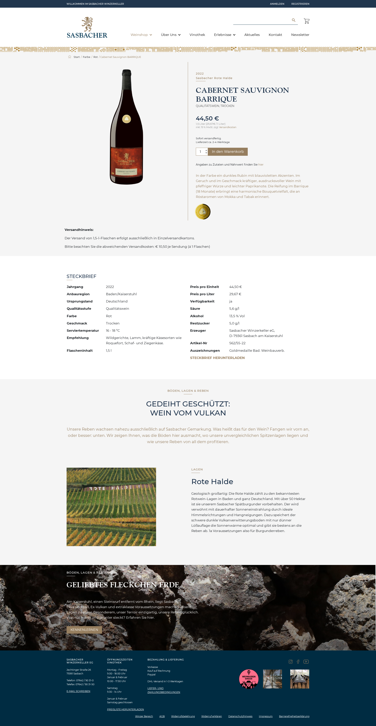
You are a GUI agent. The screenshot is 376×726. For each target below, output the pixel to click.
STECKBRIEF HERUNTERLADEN (217, 358)
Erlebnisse (223, 35)
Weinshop (140, 35)
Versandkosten (227, 127)
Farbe (86, 56)
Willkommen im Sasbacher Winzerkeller (95, 3)
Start (77, 56)
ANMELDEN (277, 3)
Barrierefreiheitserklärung (294, 716)
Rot (95, 56)
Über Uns (169, 35)
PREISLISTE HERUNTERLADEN (125, 709)
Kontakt (275, 35)
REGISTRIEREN (300, 3)
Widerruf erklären (211, 716)
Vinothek (197, 35)
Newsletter (300, 35)
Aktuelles (252, 35)
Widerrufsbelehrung (183, 716)
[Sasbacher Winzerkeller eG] (87, 27)
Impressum (266, 716)
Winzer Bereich (144, 716)
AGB (162, 716)
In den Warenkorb (228, 151)
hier (261, 164)
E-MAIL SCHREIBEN (78, 691)
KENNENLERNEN (84, 630)
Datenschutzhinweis (240, 716)
